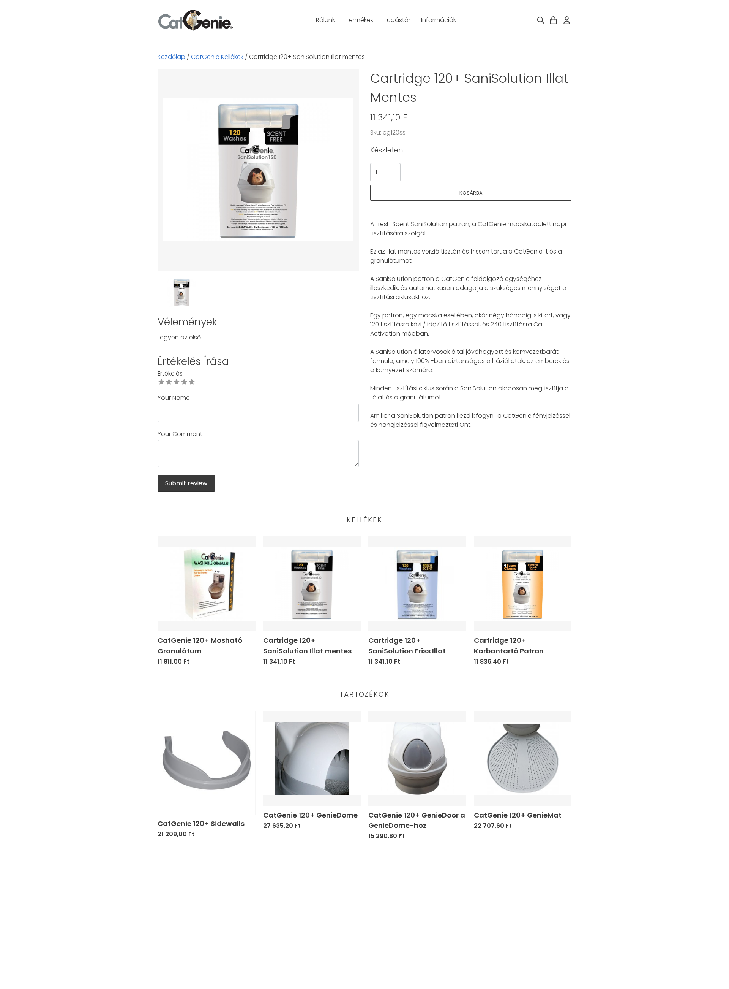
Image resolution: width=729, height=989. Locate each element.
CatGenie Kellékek (217, 56)
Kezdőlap (171, 56)
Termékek (359, 20)
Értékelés (170, 373)
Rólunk (325, 20)
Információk (438, 20)
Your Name (174, 397)
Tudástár (396, 20)
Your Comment (180, 434)
